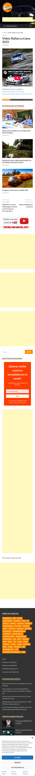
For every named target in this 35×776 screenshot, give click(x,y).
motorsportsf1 (7, 633)
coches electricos (7, 620)
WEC (16, 649)
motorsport (28, 628)
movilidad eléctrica (18, 633)
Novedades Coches (21, 636)
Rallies (17, 99)
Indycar (5, 628)
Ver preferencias (17, 767)
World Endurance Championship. (11, 652)
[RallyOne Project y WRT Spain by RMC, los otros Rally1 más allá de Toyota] (17, 149)
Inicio (4, 659)
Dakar (23, 620)
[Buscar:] (17, 352)
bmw (14, 618)
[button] (32, 738)
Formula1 (12, 623)
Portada (4, 32)
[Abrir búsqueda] (30, 26)
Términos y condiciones (9, 662)
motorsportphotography (19, 631)
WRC (31, 99)
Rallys (4, 646)
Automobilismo (7, 618)
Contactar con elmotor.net (10, 672)
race (14, 639)
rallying (19, 644)
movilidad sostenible (8, 636)
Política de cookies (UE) (9, 665)
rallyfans (13, 644)
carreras (19, 618)
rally (21, 99)
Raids (12, 99)
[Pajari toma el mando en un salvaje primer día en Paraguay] (17, 119)
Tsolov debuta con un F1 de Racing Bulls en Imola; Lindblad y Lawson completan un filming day (16, 691)
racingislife (25, 639)
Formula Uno (18, 626)
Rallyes (4, 35)
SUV (24, 646)
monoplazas (20, 628)
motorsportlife (7, 631)
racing (19, 639)
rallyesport (6, 644)
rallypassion (26, 644)
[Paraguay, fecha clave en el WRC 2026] (17, 179)
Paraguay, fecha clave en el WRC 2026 (15, 190)
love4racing (12, 628)
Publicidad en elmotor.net (10, 668)
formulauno (26, 626)
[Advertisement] (18, 19)
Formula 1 (5, 623)
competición (17, 620)
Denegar (17, 762)
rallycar (20, 641)
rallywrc (10, 646)
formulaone (20, 623)
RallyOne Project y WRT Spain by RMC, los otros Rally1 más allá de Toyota (16, 161)
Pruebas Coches (7, 639)
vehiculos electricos (8, 649)
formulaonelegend (8, 626)
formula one (28, 623)
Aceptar (17, 757)
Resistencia (18, 646)
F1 (28, 620)
